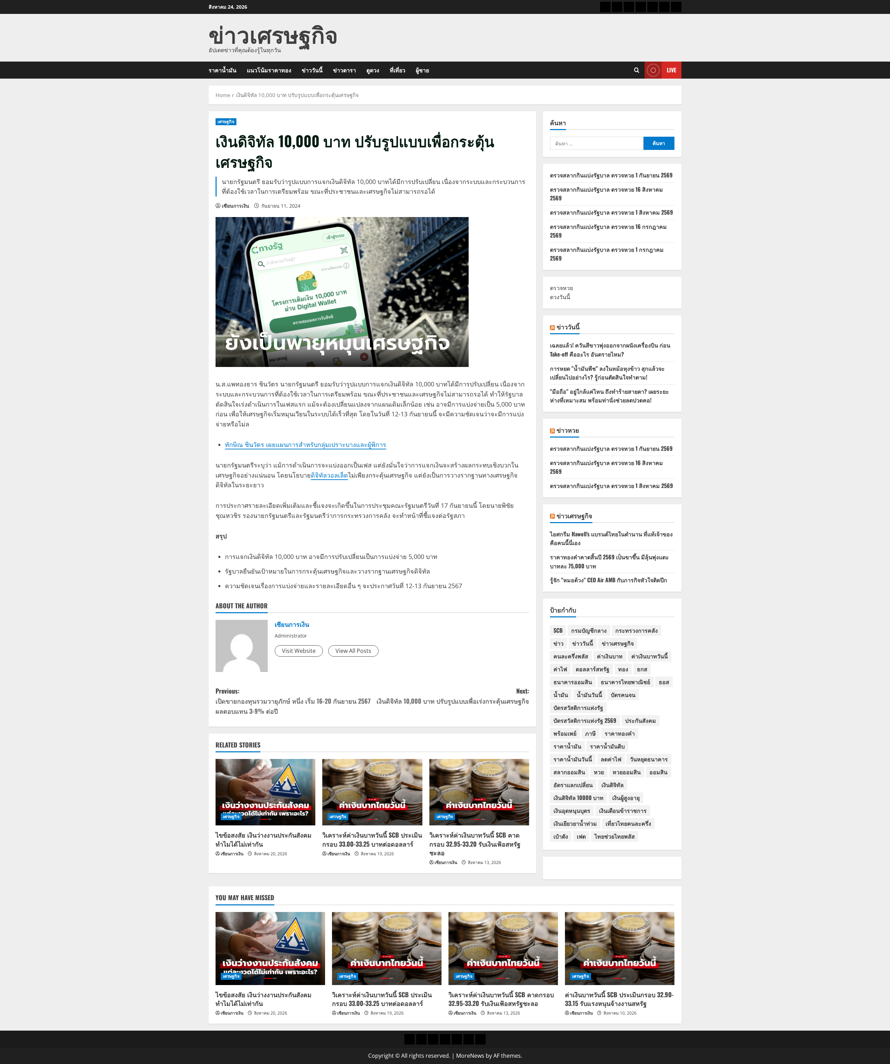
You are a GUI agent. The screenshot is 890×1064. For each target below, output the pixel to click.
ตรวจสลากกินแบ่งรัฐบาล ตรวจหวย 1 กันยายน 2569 (611, 175)
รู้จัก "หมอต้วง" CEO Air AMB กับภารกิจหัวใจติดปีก (608, 580)
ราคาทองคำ (620, 733)
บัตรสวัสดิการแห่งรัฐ (578, 707)
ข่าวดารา (344, 70)
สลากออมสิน (569, 772)
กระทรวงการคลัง (636, 630)
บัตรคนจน (623, 694)
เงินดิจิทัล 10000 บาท (578, 797)
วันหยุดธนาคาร (649, 759)
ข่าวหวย (568, 429)
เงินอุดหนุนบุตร (571, 810)
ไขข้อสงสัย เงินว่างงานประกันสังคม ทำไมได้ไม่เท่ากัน (264, 839)
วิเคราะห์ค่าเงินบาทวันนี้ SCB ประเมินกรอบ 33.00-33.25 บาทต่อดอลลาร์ (372, 839)
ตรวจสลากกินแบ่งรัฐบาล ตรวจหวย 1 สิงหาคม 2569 (611, 212)
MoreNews (470, 1055)
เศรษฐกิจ (226, 122)
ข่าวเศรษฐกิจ (273, 33)
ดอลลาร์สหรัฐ (592, 669)
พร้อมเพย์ (564, 733)
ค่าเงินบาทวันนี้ (649, 656)
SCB (558, 630)
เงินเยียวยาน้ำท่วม (575, 823)
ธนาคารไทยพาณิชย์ (625, 682)
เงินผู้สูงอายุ (626, 797)
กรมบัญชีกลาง (589, 630)
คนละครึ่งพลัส (570, 656)
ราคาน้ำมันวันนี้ (572, 759)
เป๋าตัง (560, 836)
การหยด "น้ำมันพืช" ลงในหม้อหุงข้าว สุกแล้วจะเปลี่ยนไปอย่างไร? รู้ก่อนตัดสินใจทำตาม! (607, 373)
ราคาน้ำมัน (222, 70)
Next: (453, 695)
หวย (599, 772)
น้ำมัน (560, 694)
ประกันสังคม (640, 720)
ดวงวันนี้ (560, 297)
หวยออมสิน (627, 772)
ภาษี (590, 733)
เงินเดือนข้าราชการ (623, 810)
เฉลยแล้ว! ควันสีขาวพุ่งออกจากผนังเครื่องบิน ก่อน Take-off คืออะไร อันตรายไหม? (610, 349)
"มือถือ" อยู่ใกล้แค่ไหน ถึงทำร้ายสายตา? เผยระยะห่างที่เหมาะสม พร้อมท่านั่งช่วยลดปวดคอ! (609, 396)
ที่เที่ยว (397, 70)
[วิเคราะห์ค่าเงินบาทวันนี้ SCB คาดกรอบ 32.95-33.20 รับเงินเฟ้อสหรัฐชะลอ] (479, 792)
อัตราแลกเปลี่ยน (573, 785)
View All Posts (353, 651)
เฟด (581, 836)
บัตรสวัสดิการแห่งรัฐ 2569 (584, 720)
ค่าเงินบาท (610, 656)
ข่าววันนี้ (312, 70)
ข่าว (558, 643)
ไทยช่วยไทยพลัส (614, 836)
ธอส (664, 682)
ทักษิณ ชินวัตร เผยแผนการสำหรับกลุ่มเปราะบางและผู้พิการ (305, 444)
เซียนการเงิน (235, 205)
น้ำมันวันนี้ (589, 694)
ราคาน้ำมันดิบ (607, 746)
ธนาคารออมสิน (572, 682)
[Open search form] (636, 70)
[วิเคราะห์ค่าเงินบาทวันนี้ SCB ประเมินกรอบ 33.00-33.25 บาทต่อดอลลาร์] (372, 792)
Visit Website (299, 651)
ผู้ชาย (422, 70)
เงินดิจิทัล (612, 785)
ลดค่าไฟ (611, 759)
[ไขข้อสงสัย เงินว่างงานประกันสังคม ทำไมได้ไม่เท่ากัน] (265, 792)
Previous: (293, 700)
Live (671, 70)
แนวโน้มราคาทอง (269, 70)
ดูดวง (372, 70)
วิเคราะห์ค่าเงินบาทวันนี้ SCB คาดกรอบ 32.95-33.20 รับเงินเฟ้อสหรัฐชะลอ (474, 843)
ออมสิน (658, 772)
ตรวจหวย (561, 288)
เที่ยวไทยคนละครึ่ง (628, 823)
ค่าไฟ (560, 669)
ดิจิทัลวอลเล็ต (329, 475)
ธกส (642, 669)
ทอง (623, 669)
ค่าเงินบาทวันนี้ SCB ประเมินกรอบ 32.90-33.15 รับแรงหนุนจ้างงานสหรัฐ (619, 999)
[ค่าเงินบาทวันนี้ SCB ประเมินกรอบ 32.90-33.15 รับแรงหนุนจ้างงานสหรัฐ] (619, 948)
